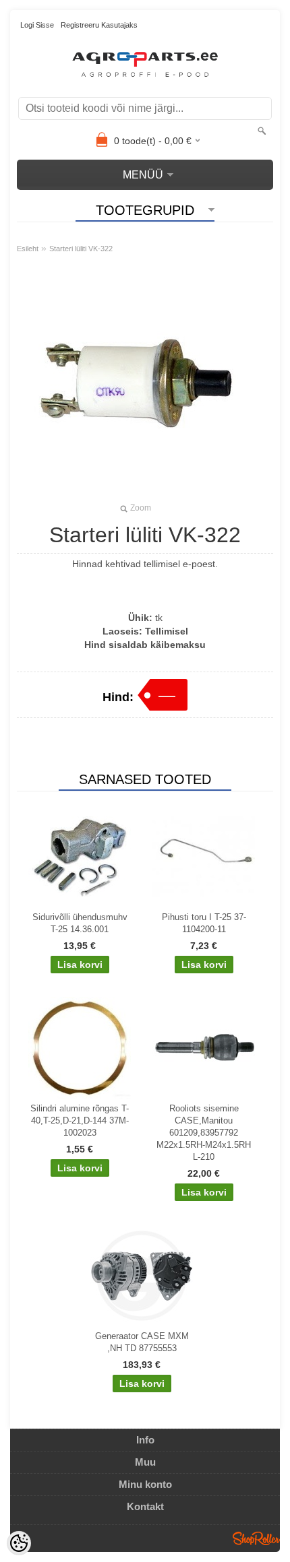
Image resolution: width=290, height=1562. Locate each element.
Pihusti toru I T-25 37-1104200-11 (204, 923)
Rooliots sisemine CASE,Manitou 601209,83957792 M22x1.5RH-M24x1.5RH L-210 (203, 1132)
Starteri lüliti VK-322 (81, 249)
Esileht (27, 249)
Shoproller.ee (256, 1538)
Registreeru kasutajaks (99, 25)
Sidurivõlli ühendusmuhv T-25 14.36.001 (79, 923)
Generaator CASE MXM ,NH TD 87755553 (142, 1342)
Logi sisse (37, 25)
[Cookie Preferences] (19, 1543)
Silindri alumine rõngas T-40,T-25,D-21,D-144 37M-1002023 (79, 1120)
